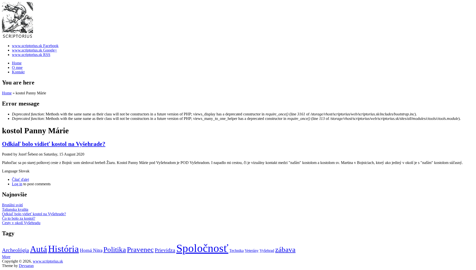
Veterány (252, 250)
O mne (17, 67)
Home (17, 63)
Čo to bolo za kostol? (18, 218)
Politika (114, 249)
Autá (38, 249)
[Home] (17, 37)
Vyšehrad (267, 250)
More (6, 257)
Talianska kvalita (15, 209)
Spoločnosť (202, 248)
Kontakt (18, 72)
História (63, 248)
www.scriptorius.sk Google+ (34, 50)
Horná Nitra (91, 250)
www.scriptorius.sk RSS (31, 55)
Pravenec (140, 249)
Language (10, 171)
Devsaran (26, 266)
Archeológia (15, 250)
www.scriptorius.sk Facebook (35, 46)
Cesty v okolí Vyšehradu (21, 223)
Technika (236, 250)
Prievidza (165, 250)
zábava (285, 249)
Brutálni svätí (12, 205)
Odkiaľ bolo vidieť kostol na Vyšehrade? (53, 144)
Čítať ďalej (20, 179)
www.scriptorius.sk (48, 261)
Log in (17, 184)
